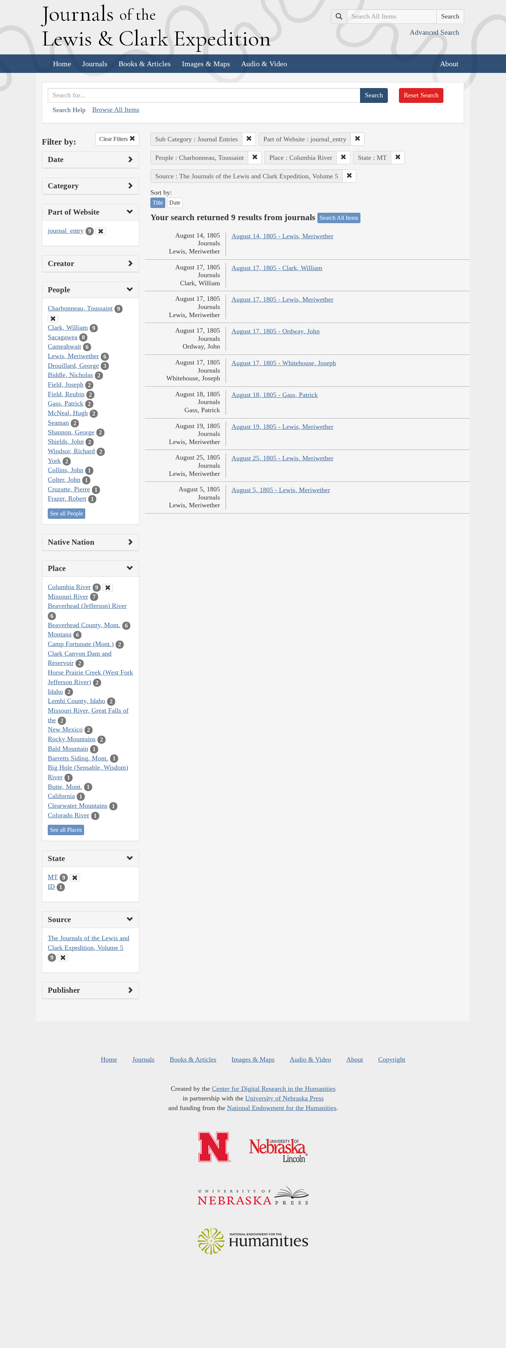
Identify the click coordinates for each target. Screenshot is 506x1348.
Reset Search (421, 95)
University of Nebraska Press (284, 1098)
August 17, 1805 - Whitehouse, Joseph (284, 363)
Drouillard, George (73, 365)
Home (62, 64)
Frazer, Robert (67, 498)
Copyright (391, 1059)
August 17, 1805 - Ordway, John (276, 331)
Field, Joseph (65, 384)
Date (174, 202)
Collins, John (65, 470)
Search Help (69, 110)
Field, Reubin (66, 394)
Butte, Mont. (65, 786)
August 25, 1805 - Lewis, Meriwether (282, 458)
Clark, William (68, 327)
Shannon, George (71, 432)
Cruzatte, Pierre (69, 489)
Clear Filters (114, 139)
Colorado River (68, 815)
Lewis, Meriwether (73, 356)
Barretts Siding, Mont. (78, 758)
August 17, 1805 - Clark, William (277, 268)
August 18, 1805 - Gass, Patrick (275, 395)
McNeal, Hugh (68, 413)
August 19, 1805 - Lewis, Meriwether (282, 426)
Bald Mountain (68, 748)
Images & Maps (206, 64)
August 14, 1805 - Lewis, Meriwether (282, 236)
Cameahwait (64, 346)
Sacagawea (62, 337)
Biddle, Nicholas (70, 375)
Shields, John (66, 441)
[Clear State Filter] (75, 877)
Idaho (55, 691)
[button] (249, 139)
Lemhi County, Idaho (76, 701)
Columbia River (69, 587)
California (61, 796)
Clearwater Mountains (77, 805)
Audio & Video (264, 64)
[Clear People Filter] (53, 318)
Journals (94, 64)
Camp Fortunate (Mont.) (81, 644)
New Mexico (65, 729)
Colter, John (64, 479)
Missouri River (68, 596)
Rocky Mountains (72, 739)
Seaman (58, 422)
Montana (59, 634)
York (54, 460)
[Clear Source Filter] (63, 957)
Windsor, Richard (71, 451)
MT (53, 877)
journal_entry (66, 230)
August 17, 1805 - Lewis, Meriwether (282, 299)
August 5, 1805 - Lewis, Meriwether (281, 490)
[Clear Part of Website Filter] (101, 231)
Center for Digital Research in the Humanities (274, 1088)
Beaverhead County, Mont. (84, 625)
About (449, 64)
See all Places (66, 830)
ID (51, 886)
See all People (66, 513)
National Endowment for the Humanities (281, 1108)
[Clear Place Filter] (108, 587)
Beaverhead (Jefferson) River (87, 605)
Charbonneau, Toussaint (80, 308)
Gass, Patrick (65, 403)
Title (158, 202)
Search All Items (339, 218)
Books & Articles (145, 64)
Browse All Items (115, 109)
